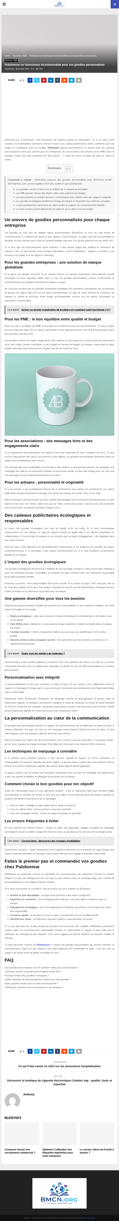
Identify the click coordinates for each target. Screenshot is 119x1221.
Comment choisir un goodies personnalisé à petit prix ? (33, 971)
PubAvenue (43, 944)
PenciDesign (90, 1218)
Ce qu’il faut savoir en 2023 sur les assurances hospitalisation (59, 1066)
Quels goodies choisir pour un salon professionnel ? (31, 983)
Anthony (10, 69)
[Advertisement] (59, 113)
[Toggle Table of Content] (66, 168)
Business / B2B (11, 60)
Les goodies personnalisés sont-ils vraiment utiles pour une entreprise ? (42, 967)
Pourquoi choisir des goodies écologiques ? (27, 975)
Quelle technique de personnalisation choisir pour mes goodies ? (38, 979)
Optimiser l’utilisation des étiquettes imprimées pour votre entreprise (57, 1152)
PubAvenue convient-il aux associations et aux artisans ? (34, 987)
